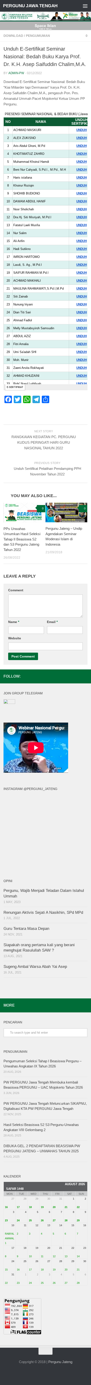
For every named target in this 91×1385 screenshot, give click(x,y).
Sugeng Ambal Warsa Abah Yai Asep (35, 966)
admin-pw (16, 73)
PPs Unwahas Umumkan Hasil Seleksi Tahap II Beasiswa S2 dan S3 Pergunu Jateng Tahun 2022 (22, 539)
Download (13, 36)
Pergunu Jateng (60, 1362)
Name (13, 622)
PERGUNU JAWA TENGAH (30, 5)
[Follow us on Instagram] (70, 676)
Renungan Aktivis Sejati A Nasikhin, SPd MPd (43, 912)
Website (14, 638)
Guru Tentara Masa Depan (26, 928)
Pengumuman (38, 36)
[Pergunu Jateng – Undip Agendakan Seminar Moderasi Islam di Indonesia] (66, 512)
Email (52, 622)
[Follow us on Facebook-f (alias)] (62, 676)
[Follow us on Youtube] (77, 676)
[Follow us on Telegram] (85, 676)
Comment (15, 590)
